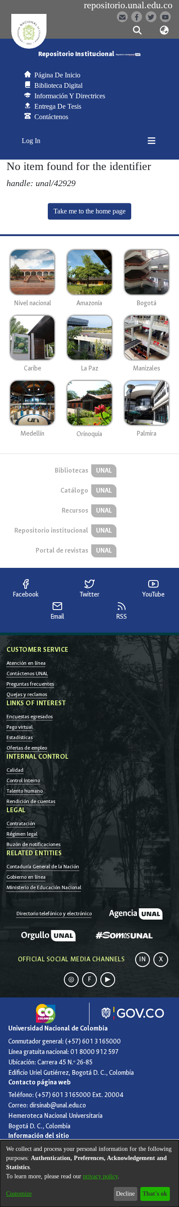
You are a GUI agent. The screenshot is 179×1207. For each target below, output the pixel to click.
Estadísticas (20, 737)
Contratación (21, 823)
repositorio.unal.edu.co (128, 5)
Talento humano (25, 790)
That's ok (155, 1193)
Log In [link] (31, 140)
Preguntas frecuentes (30, 683)
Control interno (23, 780)
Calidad (15, 770)
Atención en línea (26, 663)
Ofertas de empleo (27, 747)
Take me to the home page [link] (89, 211)
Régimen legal (22, 833)
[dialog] (89, 1173)
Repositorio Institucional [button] (77, 54)
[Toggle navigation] (151, 141)
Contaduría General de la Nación (43, 866)
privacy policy (100, 1176)
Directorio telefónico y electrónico (54, 913)
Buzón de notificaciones (33, 844)
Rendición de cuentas (31, 801)
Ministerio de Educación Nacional (44, 887)
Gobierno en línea (26, 877)
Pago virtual (20, 727)
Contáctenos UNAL (27, 673)
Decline (125, 1193)
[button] (137, 30)
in (142, 959)
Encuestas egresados (30, 716)
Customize (19, 1193)
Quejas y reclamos (27, 694)
